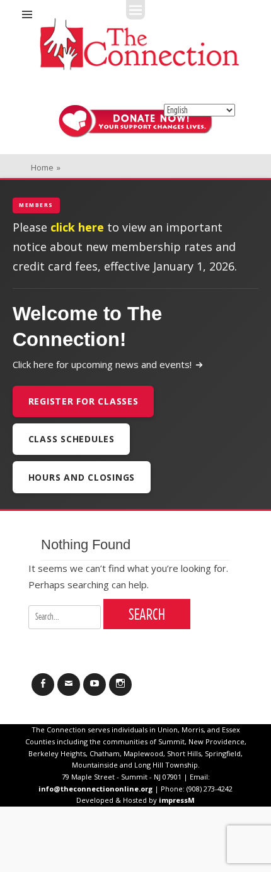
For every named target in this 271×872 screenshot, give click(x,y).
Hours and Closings (82, 477)
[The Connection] (139, 44)
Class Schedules (71, 439)
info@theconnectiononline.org (95, 788)
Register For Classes (83, 401)
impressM (177, 800)
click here (77, 227)
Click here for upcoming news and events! (102, 364)
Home (46, 167)
